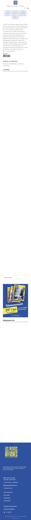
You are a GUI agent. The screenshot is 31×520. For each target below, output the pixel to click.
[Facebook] (6, 56)
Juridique (15, 17)
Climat (13, 14)
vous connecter (12, 63)
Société (7, 14)
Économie (15, 12)
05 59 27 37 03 (8, 488)
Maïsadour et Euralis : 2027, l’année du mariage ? (14, 192)
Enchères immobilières (9, 509)
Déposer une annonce (12, 6)
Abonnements (7, 498)
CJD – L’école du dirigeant (14, 344)
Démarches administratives (10, 506)
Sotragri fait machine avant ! (12, 371)
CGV (16, 516)
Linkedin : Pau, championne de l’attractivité (15, 141)
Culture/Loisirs (21, 14)
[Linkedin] (4, 56)
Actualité (8, 12)
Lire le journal (7, 500)
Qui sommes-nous (8, 492)
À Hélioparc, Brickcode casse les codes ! (14, 117)
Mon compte (7, 495)
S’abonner (21, 6)
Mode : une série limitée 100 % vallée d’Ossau (13, 218)
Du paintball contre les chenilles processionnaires (12, 269)
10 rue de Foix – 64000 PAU (11, 482)
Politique (23, 12)
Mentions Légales (9, 516)
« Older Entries (8, 277)
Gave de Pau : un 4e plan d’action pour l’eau (15, 92)
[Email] (9, 56)
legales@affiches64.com (11, 485)
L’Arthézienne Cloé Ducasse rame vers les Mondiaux (15, 244)
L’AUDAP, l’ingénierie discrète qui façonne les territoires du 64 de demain (14, 167)
